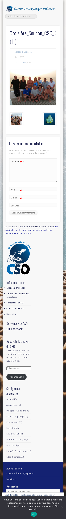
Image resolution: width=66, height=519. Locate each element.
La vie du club (13, 433)
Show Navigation (52, 28)
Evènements (12, 422)
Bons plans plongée (15, 416)
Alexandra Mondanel (23, 51)
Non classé (11, 445)
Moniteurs (11, 479)
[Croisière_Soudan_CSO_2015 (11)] (33, 87)
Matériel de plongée (16, 439)
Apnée (9, 399)
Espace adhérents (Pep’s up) (19, 473)
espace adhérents (15, 287)
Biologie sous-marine (16, 410)
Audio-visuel (12, 404)
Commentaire (16, 161)
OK (33, 514)
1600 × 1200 (20, 62)
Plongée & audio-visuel (17, 451)
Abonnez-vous (17, 376)
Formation (11, 427)
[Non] (62, 507)
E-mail (16, 198)
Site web (15, 205)
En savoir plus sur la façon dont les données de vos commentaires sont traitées (31, 230)
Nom (16, 190)
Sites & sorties (13, 456)
